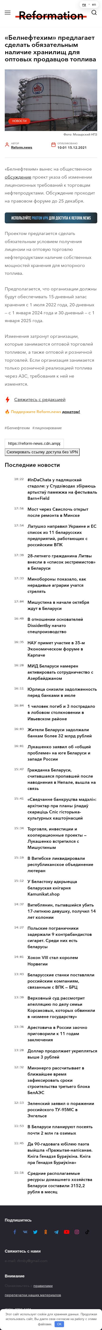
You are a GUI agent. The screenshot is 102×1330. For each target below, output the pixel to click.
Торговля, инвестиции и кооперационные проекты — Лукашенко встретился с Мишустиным (57, 838)
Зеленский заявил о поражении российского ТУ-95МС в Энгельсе (61, 1109)
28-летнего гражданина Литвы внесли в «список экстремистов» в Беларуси (61, 562)
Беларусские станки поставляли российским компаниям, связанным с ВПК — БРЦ (61, 981)
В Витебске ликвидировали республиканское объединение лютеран (60, 864)
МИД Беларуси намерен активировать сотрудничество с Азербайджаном (60, 672)
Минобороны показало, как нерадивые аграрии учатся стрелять (57, 585)
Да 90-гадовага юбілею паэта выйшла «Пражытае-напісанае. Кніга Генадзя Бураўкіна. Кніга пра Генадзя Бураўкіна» (60, 1153)
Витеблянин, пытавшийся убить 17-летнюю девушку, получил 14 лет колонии (62, 911)
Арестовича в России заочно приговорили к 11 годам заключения (57, 1033)
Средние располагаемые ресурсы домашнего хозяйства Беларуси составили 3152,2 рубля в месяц (60, 1182)
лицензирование (48, 428)
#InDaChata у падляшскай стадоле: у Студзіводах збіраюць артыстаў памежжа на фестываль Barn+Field (62, 489)
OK (59, 1324)
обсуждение (18, 177)
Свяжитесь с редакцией (39, 399)
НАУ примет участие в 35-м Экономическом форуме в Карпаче (56, 649)
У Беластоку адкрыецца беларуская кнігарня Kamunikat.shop (52, 887)
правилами (43, 1286)
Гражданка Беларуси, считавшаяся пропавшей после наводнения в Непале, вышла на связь (62, 779)
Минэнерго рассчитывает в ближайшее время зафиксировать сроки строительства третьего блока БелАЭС (59, 1080)
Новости (19, 121)
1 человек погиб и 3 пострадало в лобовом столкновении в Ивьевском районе (61, 712)
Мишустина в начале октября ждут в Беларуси (58, 605)
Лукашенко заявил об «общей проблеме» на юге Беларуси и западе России (59, 753)
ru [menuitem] (84, 4)
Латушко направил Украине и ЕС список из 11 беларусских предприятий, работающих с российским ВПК (62, 535)
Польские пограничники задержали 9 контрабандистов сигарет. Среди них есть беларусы (60, 937)
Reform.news (21, 147)
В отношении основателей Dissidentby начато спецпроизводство (55, 625)
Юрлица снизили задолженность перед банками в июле (62, 692)
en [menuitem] (94, 4)
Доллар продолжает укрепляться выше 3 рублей (62, 1054)
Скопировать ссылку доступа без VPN (42, 452)
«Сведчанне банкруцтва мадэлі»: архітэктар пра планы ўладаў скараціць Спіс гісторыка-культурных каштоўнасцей (62, 808)
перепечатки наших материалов (33, 1295)
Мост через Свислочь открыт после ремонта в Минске (58, 512)
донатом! (71, 411)
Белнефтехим (18, 428)
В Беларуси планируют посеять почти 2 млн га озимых (60, 1129)
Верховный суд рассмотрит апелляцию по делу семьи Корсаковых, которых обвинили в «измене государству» (61, 1007)
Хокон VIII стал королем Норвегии (53, 960)
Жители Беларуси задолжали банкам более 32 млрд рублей (60, 732)
